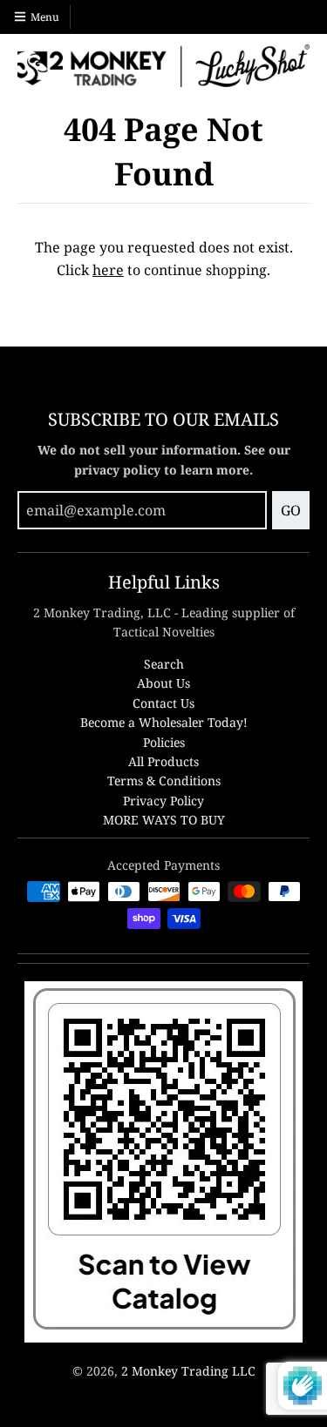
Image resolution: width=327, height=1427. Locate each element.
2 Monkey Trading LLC (188, 1371)
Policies (164, 742)
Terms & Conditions (164, 780)
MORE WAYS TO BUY (164, 819)
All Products (163, 761)
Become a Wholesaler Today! (164, 722)
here (108, 269)
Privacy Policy (163, 800)
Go (291, 510)
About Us (163, 683)
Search (164, 664)
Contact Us (163, 703)
